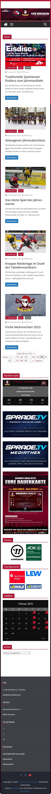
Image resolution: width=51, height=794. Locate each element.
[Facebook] (3, 729)
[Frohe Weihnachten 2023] (25, 305)
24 (33, 628)
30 (26, 357)
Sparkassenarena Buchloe (25, 391)
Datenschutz (8, 764)
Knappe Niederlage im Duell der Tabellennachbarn (25, 265)
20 (21, 357)
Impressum (7, 759)
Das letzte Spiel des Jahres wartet (23, 202)
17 (33, 623)
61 (46, 357)
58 (33, 357)
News (21, 68)
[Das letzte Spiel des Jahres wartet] (25, 178)
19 (45, 623)
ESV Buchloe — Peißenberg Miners (25, 382)
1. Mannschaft (11, 68)
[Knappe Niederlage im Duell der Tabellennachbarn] (25, 241)
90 (26, 360)
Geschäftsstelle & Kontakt (14, 754)
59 (38, 357)
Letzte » (38, 360)
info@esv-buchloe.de (11, 695)
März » (44, 638)
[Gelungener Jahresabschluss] (25, 118)
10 (17, 357)
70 (17, 360)
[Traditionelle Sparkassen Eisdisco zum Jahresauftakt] (25, 55)
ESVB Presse (24, 72)
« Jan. (7, 638)
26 (45, 628)
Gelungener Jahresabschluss (25, 140)
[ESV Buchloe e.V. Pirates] (25, 10)
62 (10, 360)
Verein (28, 68)
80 (21, 360)
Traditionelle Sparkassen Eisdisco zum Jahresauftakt (24, 79)
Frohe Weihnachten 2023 (23, 327)
